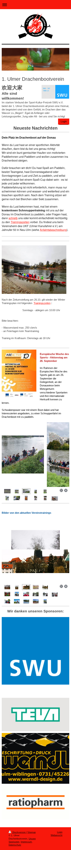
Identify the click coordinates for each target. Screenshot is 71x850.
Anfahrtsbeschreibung (53, 230)
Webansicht (56, 835)
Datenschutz (15, 845)
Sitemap (31, 832)
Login (64, 121)
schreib (13, 218)
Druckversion (19, 832)
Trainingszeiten (20, 222)
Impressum (26, 842)
